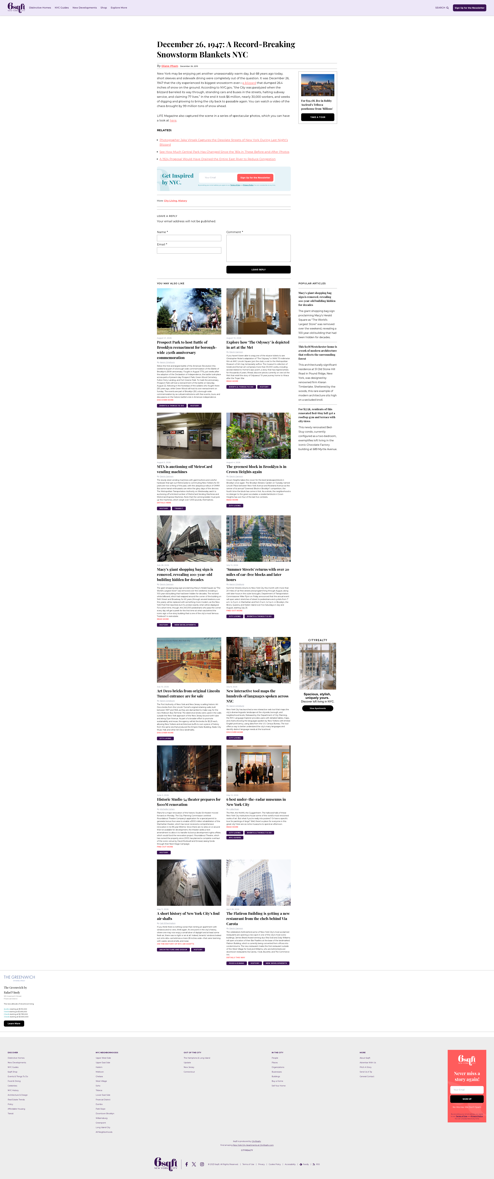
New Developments (85, 7)
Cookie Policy (275, 1164)
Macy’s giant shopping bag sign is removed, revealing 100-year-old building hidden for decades (185, 574)
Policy (10, 1104)
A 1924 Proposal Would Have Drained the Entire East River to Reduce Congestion (218, 159)
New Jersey (189, 1067)
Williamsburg (101, 1118)
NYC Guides (62, 7)
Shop (104, 7)
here (173, 120)
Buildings (276, 1076)
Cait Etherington (167, 923)
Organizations (278, 1067)
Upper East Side (103, 1062)
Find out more (234, 610)
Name (162, 232)
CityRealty (256, 1141)
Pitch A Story (366, 1067)
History (182, 200)
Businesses (277, 1072)
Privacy (261, 1164)
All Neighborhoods (104, 1132)
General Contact (367, 1076)
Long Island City (103, 1127)
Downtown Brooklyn (105, 1113)
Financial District (103, 1099)
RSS (318, 1164)
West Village (101, 1081)
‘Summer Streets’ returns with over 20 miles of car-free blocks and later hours (257, 574)
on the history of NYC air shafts (175, 944)
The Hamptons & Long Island (197, 1058)
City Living (170, 200)
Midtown (100, 1072)
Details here (164, 503)
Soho (98, 1086)
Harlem (99, 1067)
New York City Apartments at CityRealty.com (253, 1145)
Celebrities (12, 1086)
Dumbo (99, 1104)
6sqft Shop (12, 1072)
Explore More (119, 7)
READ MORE (232, 381)
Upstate (187, 1062)
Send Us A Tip (366, 1072)
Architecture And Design (173, 950)
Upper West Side (103, 1058)
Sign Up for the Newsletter (469, 8)
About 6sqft (365, 1058)
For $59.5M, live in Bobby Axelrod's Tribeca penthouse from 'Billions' (317, 104)
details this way (235, 957)
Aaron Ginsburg (167, 362)
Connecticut (189, 1072)
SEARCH (440, 7)
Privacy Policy (248, 185)
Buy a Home (277, 1081)
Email (162, 244)
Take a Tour (317, 117)
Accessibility (290, 1164)
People (275, 1058)
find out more (165, 847)
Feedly (306, 1164)
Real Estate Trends (16, 1099)
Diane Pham (169, 66)
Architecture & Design (18, 1095)
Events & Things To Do (172, 406)
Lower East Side (103, 1095)
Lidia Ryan (234, 809)
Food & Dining (236, 963)
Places (275, 1062)
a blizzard (249, 83)
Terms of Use (235, 185)
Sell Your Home (279, 1086)
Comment (234, 232)
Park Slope (100, 1109)
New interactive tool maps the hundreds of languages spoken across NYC (257, 695)
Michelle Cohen (167, 809)
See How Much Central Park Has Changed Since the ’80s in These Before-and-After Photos (224, 152)
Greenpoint (101, 1123)
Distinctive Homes (40, 7)
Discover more (165, 400)
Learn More (14, 1023)
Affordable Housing (16, 1109)
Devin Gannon (236, 352)
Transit (179, 508)
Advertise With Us (368, 1062)
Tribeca (99, 1090)
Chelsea (99, 1076)
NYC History (13, 1090)
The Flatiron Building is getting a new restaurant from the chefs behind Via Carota (258, 918)
